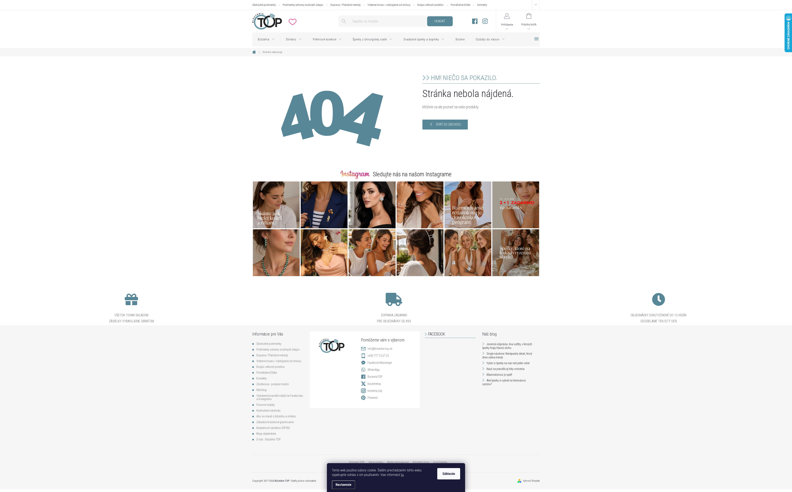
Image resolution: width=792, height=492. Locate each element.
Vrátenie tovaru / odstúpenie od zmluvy (389, 4)
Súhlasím (448, 474)
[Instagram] (485, 21)
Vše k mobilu (376, 462)
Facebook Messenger (380, 362)
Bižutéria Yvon (421, 462)
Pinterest (373, 397)
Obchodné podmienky (264, 4)
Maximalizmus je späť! (499, 374)
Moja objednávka (266, 433)
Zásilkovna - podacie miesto (272, 384)
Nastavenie (343, 485)
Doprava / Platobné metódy (345, 4)
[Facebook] (474, 21)
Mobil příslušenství (398, 462)
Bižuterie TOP (356, 462)
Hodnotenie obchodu (268, 410)
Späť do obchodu (448, 124)
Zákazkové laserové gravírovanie (275, 422)
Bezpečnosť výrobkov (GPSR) (273, 428)
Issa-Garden (440, 462)
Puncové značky (265, 404)
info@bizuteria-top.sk (380, 348)
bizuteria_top (375, 390)
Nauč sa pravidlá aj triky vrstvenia (505, 369)
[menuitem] (266, 39)
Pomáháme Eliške (460, 4)
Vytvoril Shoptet (531, 480)
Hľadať (440, 21)
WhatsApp (374, 369)
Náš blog (261, 390)
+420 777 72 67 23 (378, 355)
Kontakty (482, 4)
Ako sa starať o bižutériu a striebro (276, 416)
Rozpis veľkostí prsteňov (430, 4)
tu (402, 475)
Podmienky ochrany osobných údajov (303, 4)
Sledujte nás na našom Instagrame (412, 174)
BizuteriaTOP (375, 376)
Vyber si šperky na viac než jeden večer (508, 363)
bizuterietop (374, 383)
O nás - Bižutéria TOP (268, 439)
